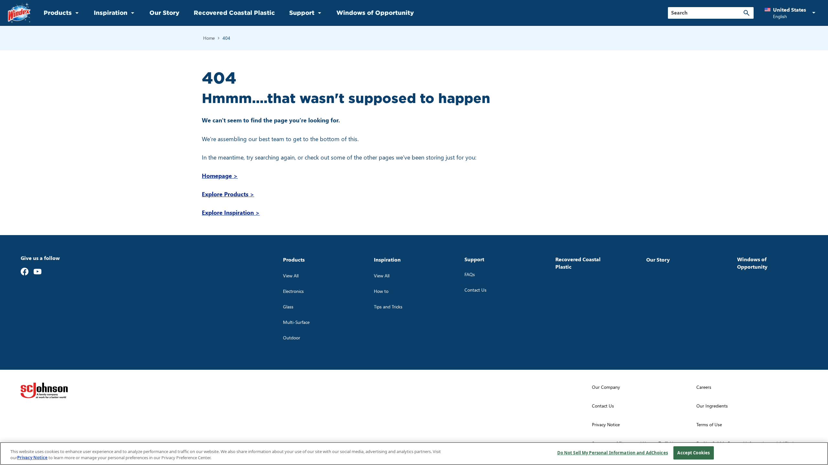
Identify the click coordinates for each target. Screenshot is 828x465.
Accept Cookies (693, 453)
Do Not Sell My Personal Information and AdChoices (612, 453)
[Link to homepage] (19, 13)
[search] (746, 13)
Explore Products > (228, 194)
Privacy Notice (32, 458)
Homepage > (220, 175)
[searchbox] (707, 12)
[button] (791, 13)
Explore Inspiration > (231, 212)
